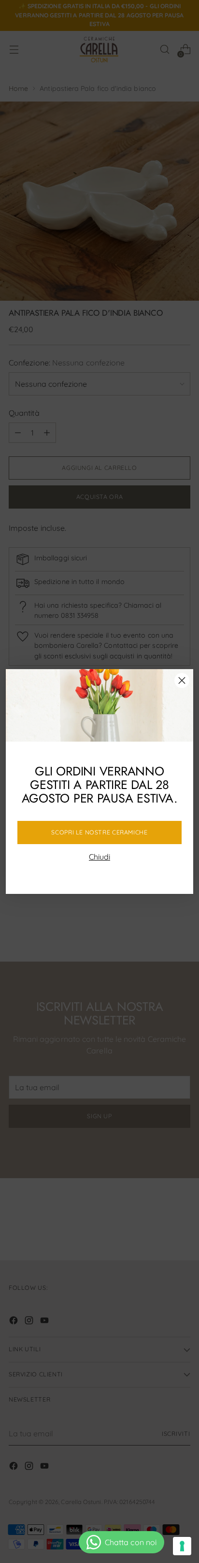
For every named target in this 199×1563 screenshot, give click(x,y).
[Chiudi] (181, 680)
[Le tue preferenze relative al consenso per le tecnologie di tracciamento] (182, 1546)
